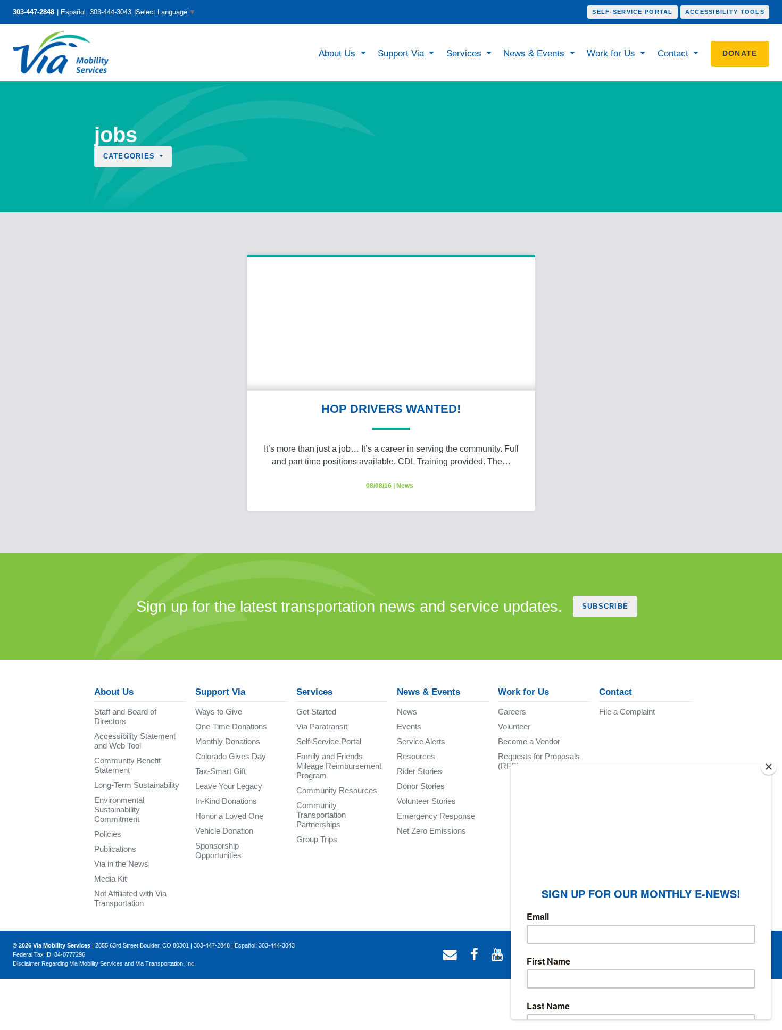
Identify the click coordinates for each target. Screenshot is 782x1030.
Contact (674, 53)
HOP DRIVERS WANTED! (391, 409)
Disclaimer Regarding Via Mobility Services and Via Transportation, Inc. (104, 963)
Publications (115, 848)
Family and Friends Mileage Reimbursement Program (338, 766)
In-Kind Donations (226, 800)
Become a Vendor (529, 741)
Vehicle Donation (224, 830)
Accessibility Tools (724, 12)
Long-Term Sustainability (136, 785)
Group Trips (316, 839)
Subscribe (605, 606)
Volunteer (514, 726)
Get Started (316, 711)
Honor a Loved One (229, 815)
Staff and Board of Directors (125, 716)
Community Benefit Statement (127, 765)
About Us (338, 53)
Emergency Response (436, 815)
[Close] (769, 767)
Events (409, 726)
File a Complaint (627, 711)
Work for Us (612, 53)
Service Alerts (421, 741)
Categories (130, 156)
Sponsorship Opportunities (218, 850)
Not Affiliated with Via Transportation (130, 898)
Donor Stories (421, 786)
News (404, 485)
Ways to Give (218, 711)
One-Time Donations (231, 726)
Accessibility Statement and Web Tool (135, 741)
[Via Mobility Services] (63, 52)
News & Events (535, 53)
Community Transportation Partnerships (321, 815)
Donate (740, 53)
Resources (416, 756)
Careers (512, 711)
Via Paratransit (321, 726)
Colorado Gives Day (230, 756)
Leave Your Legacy (228, 786)
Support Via (402, 53)
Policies (107, 833)
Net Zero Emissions (431, 830)
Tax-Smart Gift (220, 771)
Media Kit (110, 878)
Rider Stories (419, 771)
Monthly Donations (227, 741)
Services (465, 53)
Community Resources (336, 790)
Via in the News (121, 863)
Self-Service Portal (632, 12)
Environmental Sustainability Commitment (119, 809)
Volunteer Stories (426, 800)
